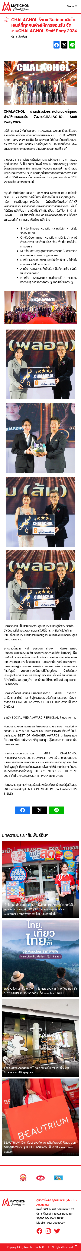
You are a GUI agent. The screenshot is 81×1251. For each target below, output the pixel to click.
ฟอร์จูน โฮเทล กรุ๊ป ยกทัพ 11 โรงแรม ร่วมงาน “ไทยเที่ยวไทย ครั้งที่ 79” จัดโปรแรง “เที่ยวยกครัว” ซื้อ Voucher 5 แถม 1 (40, 990)
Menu (71, 6)
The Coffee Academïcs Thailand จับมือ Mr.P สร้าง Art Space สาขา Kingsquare (36, 1070)
